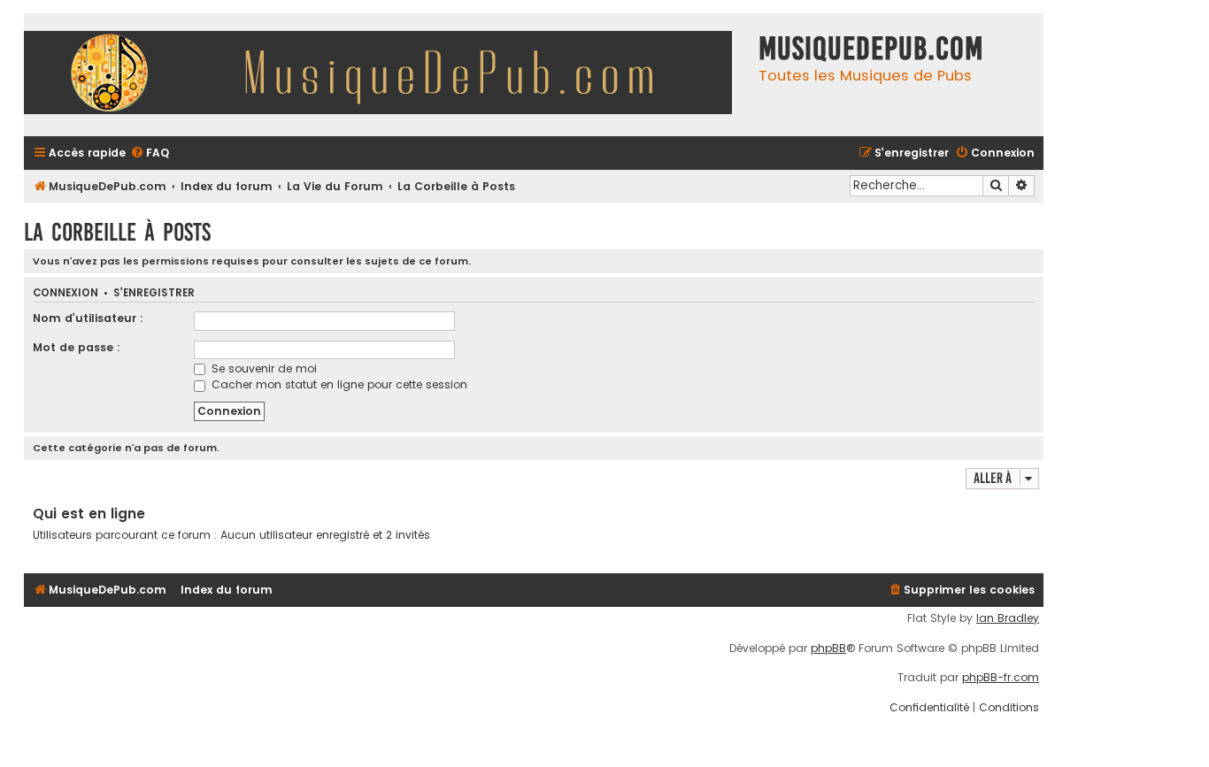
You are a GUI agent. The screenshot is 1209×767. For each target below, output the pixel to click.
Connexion (65, 293)
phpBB (828, 648)
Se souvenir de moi (262, 368)
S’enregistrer (154, 293)
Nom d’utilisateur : (88, 318)
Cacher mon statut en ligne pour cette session (337, 384)
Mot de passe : (76, 347)
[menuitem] (149, 153)
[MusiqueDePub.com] (386, 75)
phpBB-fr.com (1000, 678)
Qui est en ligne (89, 513)
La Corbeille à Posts (117, 232)
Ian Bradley (1007, 618)
